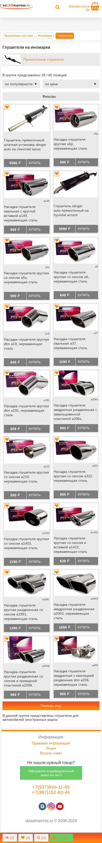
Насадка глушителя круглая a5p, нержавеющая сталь (70, 143)
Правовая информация (51, 743)
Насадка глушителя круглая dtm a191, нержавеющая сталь (26, 410)
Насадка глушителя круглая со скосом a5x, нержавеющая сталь (26, 277)
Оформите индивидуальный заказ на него (51, 773)
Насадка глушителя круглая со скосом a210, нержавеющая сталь (26, 476)
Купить (35, 163)
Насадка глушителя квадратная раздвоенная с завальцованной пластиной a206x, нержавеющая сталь (75, 412)
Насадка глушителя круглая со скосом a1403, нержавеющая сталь (26, 543)
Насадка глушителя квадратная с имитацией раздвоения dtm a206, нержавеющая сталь (74, 677)
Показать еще (51, 706)
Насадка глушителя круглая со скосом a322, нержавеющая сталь (73, 476)
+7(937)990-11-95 (51, 787)
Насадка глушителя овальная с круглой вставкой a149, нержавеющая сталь (20, 213)
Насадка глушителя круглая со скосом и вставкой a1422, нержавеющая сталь (70, 545)
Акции (51, 748)
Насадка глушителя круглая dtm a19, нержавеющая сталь (26, 343)
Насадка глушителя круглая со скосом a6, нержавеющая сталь (71, 276)
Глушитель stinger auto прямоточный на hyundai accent (71, 210)
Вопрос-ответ (51, 753)
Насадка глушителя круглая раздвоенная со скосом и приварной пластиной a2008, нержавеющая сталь (23, 679)
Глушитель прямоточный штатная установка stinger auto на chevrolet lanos (25, 144)
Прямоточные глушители (43, 59)
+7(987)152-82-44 (51, 792)
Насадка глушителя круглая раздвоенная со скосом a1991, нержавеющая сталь (23, 612)
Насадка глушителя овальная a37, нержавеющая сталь (70, 343)
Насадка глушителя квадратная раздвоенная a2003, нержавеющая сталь (74, 611)
